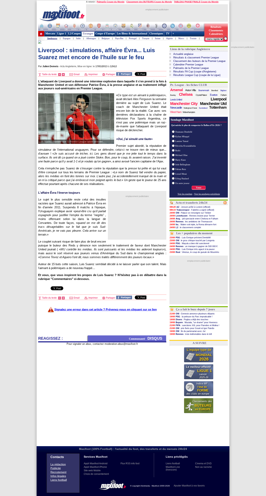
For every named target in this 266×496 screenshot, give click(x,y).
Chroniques (156, 33)
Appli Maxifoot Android (95, 463)
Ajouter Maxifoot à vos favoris (189, 485)
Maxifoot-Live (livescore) (173, 468)
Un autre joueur (182, 183)
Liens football (58, 479)
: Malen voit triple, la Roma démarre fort (193, 224)
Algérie (169, 38)
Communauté (145, 338)
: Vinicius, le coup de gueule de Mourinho (194, 252)
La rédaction (58, 464)
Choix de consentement (96, 474)
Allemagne (91, 38)
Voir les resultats (185, 194)
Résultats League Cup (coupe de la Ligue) (196, 75)
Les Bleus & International (132, 33)
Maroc (181, 38)
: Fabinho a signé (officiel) (192, 210)
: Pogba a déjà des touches (189, 319)
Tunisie (193, 38)
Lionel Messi (181, 174)
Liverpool (218, 99)
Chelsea (185, 94)
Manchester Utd (213, 104)
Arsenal (176, 90)
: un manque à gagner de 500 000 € (194, 246)
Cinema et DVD (203, 463)
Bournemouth (203, 90)
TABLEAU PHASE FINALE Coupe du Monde (196, 2)
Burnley (173, 95)
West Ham (175, 111)
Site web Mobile (92, 470)
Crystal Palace (201, 95)
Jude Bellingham (182, 164)
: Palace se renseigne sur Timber (190, 213)
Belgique (106, 38)
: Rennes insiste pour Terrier (192, 216)
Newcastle (176, 107)
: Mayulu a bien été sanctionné (189, 243)
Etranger (88, 33)
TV (167, 33)
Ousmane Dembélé (183, 132)
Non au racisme (203, 467)
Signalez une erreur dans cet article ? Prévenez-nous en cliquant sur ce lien (105, 309)
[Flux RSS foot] (225, 203)
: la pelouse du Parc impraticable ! (191, 316)
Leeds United (176, 99)
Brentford (214, 90)
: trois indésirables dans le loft (191, 334)
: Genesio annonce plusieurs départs (192, 313)
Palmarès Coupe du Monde (110, 2)
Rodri (177, 150)
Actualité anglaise (183, 54)
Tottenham (217, 107)
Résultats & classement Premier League (196, 57)
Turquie (145, 38)
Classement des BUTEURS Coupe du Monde (149, 2)
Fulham (223, 95)
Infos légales (58, 476)
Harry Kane (180, 160)
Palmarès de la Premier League (191, 68)
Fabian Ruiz (180, 169)
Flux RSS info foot (130, 463)
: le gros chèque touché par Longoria (192, 240)
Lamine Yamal (181, 141)
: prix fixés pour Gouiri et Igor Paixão (192, 328)
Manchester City (183, 104)
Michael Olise (181, 155)
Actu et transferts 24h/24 (191, 202)
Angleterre (52, 38)
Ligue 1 (61, 33)
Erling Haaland (182, 178)
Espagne (66, 38)
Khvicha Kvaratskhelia (185, 146)
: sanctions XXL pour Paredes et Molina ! (194, 325)
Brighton (223, 90)
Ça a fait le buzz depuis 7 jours (195, 309)
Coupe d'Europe (105, 33)
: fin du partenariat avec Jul (187, 331)
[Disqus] (102, 394)
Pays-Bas (119, 38)
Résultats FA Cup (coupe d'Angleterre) (194, 71)
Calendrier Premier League (188, 64)
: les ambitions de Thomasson (191, 221)
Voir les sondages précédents (207, 194)
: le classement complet (185, 227)
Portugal (133, 38)
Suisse (157, 38)
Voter (198, 187)
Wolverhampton (189, 112)
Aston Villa (190, 90)
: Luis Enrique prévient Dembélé (190, 237)
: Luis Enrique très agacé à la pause (192, 249)
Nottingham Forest (190, 108)
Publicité (55, 468)
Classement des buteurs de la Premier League (199, 61)
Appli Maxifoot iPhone (95, 467)
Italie (78, 38)
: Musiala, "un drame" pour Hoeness (194, 322)
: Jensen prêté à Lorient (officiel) (190, 207)
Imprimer (93, 74)
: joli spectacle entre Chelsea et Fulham (194, 218)
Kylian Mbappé (182, 136)
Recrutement (58, 472)
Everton (213, 94)
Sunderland (203, 108)
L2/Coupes (74, 33)
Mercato (50, 33)
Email (76, 74)
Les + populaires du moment (194, 233)
